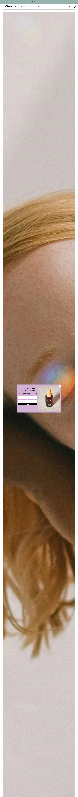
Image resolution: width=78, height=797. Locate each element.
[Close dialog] (60, 386)
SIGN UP (27, 404)
